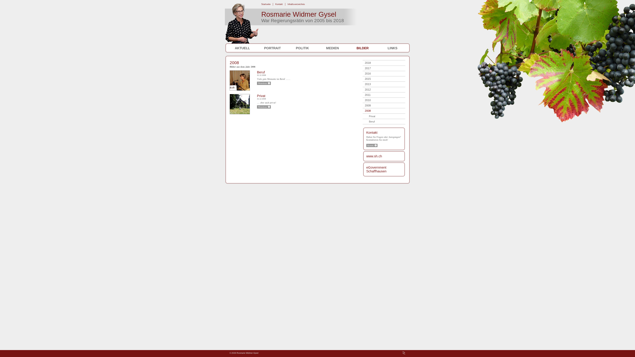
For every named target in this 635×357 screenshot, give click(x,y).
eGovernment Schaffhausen (376, 169)
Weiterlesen (262, 83)
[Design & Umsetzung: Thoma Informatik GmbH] (403, 353)
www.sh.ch (374, 156)
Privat (261, 96)
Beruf (261, 72)
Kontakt (372, 132)
